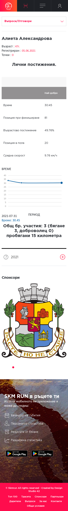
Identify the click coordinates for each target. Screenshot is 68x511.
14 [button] (64, 367)
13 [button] (59, 367)
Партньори (57, 496)
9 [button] (41, 367)
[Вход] (59, 6)
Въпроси (30, 501)
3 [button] (13, 367)
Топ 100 (12, 496)
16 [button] (36, 372)
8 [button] (36, 367)
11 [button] (50, 367)
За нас (43, 501)
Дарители (15, 501)
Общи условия (35, 506)
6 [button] (27, 367)
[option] (34, 321)
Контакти (56, 501)
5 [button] (22, 367)
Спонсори (41, 496)
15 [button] (32, 372)
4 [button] (18, 367)
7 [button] (32, 367)
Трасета (26, 496)
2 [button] (9, 367)
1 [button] (4, 367)
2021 (14, 257)
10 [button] (46, 367)
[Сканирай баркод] (25, 6)
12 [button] (55, 367)
